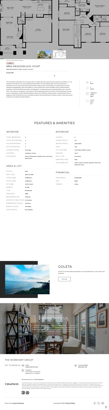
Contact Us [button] (54, 339)
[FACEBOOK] (94, 403)
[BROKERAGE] (102, 403)
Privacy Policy (70, 403)
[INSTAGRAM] (98, 403)
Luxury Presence (18, 403)
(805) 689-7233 (82, 367)
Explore (64, 279)
